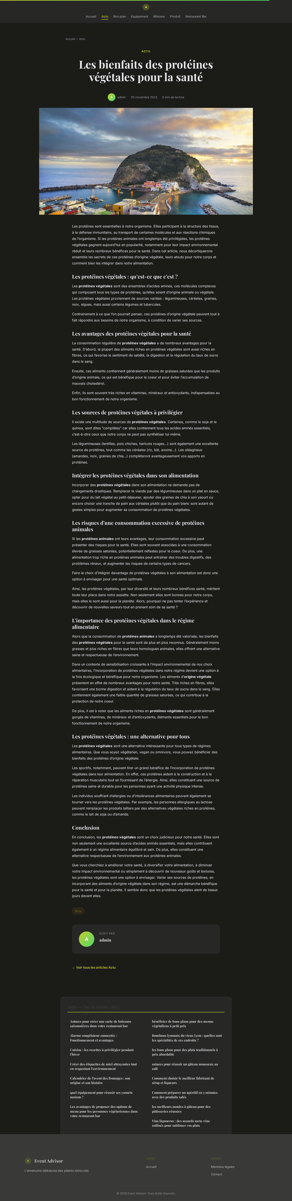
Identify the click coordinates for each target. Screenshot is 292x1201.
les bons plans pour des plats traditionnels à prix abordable (185, 1052)
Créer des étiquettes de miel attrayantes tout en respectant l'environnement (103, 1066)
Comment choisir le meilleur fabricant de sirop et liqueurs (183, 1080)
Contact (216, 1174)
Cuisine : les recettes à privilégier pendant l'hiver (102, 1052)
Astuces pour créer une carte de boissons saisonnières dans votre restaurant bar (100, 1023)
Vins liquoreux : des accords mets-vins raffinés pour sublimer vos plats (181, 1123)
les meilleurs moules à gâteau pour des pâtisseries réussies (181, 1108)
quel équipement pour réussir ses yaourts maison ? (101, 1094)
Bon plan (119, 16)
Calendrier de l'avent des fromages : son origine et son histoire (100, 1080)
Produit (175, 16)
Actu (105, 16)
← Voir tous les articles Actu (94, 967)
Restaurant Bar (196, 16)
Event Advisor (48, 1161)
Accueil (91, 16)
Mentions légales (222, 1167)
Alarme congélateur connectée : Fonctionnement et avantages (93, 1037)
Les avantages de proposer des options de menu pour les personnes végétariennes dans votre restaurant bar (104, 1111)
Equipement (139, 16)
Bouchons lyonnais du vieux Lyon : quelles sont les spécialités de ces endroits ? (187, 1037)
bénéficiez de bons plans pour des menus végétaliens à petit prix (182, 1023)
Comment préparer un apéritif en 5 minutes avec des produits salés (185, 1094)
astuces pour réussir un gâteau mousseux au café (185, 1066)
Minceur (159, 16)
